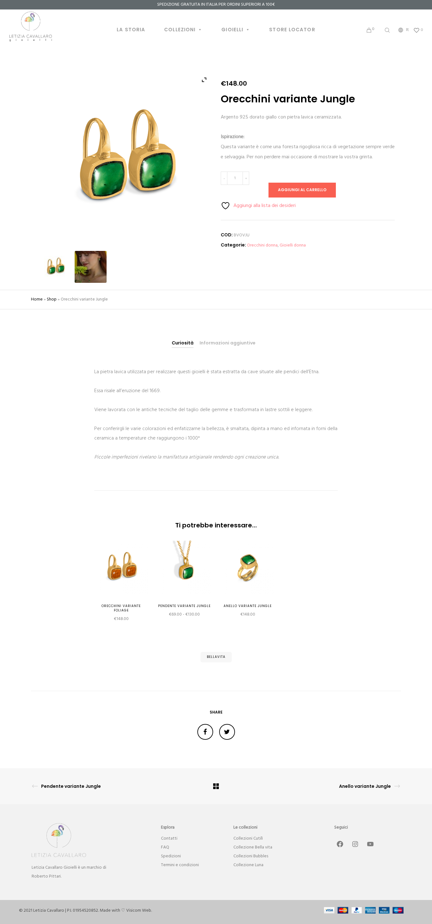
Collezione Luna (248, 865)
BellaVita (216, 656)
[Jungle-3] (91, 267)
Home (37, 299)
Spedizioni (171, 856)
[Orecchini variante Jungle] (205, 732)
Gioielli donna (293, 245)
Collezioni (179, 29)
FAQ (165, 847)
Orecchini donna (262, 245)
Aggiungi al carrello (302, 189)
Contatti (169, 838)
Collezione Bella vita (252, 847)
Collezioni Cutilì (248, 838)
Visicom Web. (139, 910)
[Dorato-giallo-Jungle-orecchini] (55, 267)
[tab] (183, 343)
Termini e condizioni (180, 865)
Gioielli (232, 29)
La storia (131, 29)
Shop (52, 299)
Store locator (292, 29)
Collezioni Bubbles (250, 856)
